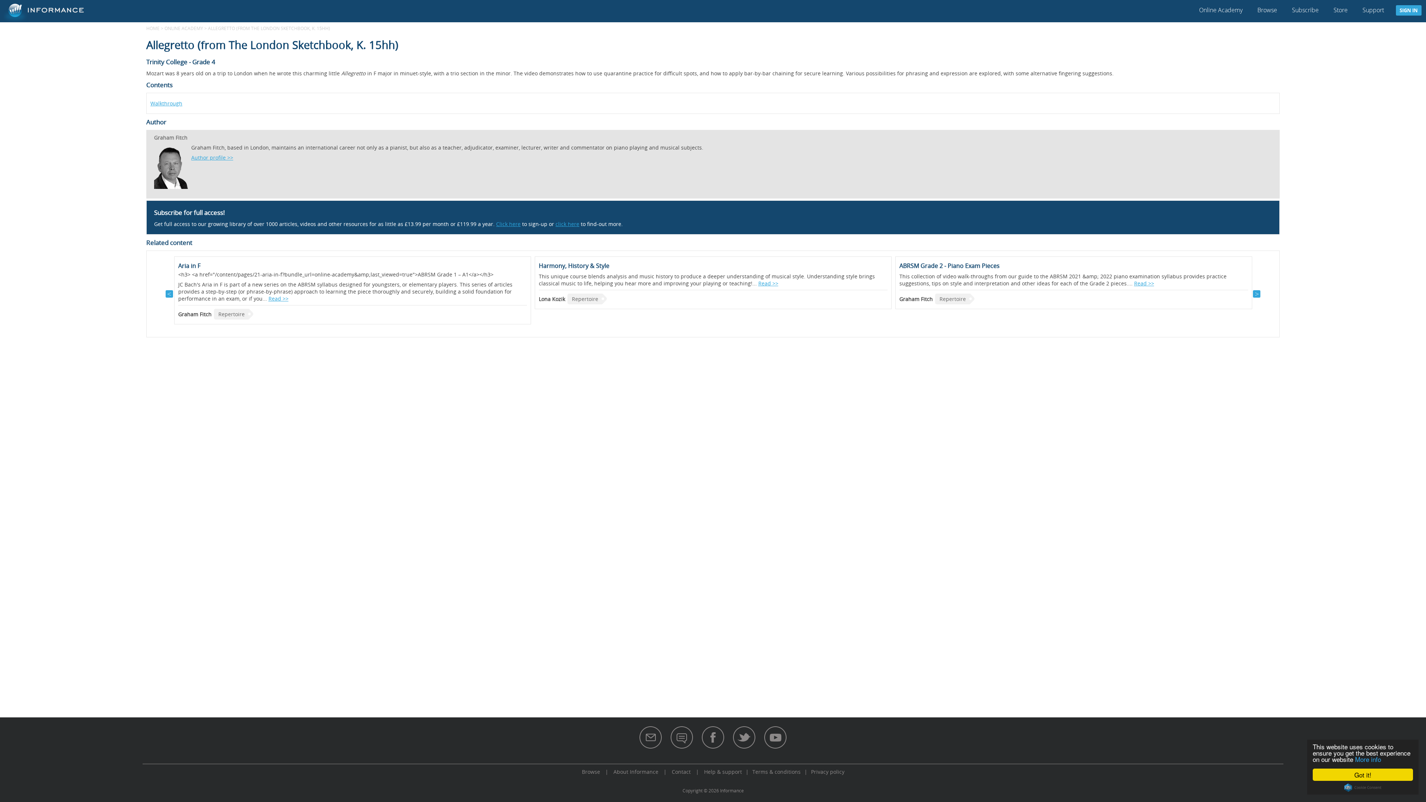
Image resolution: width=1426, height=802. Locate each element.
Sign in (1409, 10)
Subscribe (1305, 10)
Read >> (278, 298)
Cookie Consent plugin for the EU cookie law (1362, 787)
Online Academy (1221, 10)
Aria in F (189, 266)
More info (1368, 759)
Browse (1267, 10)
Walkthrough (166, 103)
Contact (681, 771)
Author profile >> (212, 157)
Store (1341, 10)
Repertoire (231, 314)
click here (567, 223)
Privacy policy (827, 771)
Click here (508, 223)
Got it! (1362, 774)
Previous (169, 294)
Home (153, 28)
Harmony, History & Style (574, 266)
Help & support (723, 771)
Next (1256, 294)
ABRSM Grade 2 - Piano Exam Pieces (949, 266)
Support (1373, 10)
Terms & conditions (776, 771)
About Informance (635, 771)
